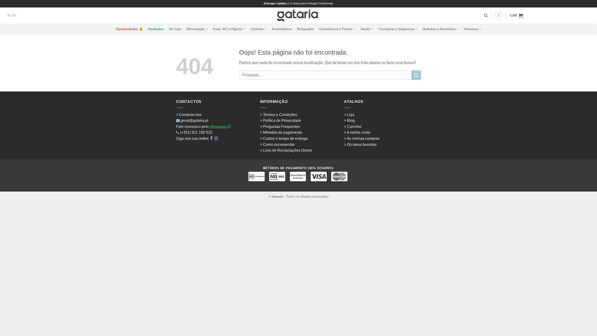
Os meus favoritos (362, 145)
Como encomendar (279, 145)
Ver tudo (175, 29)
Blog (351, 120)
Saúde (365, 29)
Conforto (257, 29)
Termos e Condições (280, 115)
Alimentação (195, 29)
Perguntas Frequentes (281, 127)
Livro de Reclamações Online (287, 150)
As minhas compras (363, 138)
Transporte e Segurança (396, 29)
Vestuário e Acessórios (439, 29)
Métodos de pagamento (282, 132)
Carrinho (354, 127)
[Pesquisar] (486, 15)
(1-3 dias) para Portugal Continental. (310, 3)
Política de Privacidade (282, 120)
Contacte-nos (190, 115)
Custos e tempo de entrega (285, 138)
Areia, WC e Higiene (228, 29)
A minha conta (358, 132)
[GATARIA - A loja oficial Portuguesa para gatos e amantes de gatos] (298, 16)
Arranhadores (282, 29)
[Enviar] (416, 75)
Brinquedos (305, 29)
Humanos (471, 29)
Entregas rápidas (275, 3)
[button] (498, 15)
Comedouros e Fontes (335, 29)
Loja (350, 115)
